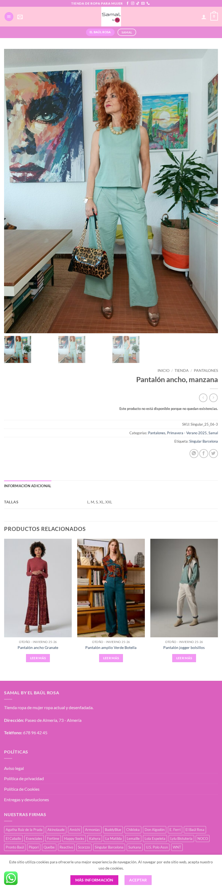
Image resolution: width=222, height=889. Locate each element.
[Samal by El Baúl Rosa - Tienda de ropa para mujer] (111, 16)
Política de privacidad (24, 778)
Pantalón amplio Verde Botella (110, 647)
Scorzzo (84, 847)
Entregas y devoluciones (26, 799)
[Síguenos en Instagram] (132, 3)
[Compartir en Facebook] (203, 453)
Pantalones (206, 370)
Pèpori (34, 847)
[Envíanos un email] (143, 3)
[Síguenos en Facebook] (127, 3)
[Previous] (4, 605)
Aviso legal (14, 768)
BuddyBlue (113, 829)
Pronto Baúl (15, 847)
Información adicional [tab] (27, 486)
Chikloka (133, 829)
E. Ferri (175, 829)
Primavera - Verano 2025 (187, 433)
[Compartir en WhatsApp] (194, 453)
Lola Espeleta (155, 838)
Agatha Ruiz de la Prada (24, 829)
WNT (177, 847)
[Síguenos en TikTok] (137, 3)
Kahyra (94, 838)
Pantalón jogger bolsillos (184, 647)
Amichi (75, 829)
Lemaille (133, 838)
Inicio (163, 370)
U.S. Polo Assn (157, 847)
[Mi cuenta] (204, 17)
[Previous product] (213, 397)
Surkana (134, 847)
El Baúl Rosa (194, 829)
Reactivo (66, 847)
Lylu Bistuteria (181, 838)
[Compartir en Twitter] (213, 453)
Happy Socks (74, 838)
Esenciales (34, 838)
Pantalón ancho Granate (38, 647)
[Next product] (203, 397)
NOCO (202, 838)
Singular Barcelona (203, 441)
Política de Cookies (22, 789)
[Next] (218, 605)
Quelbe (49, 847)
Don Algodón (155, 829)
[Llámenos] (148, 3)
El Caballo (13, 838)
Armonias (92, 829)
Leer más (38, 658)
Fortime (53, 838)
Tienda (182, 370)
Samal (213, 433)
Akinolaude (56, 829)
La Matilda (113, 838)
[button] (9, 16)
